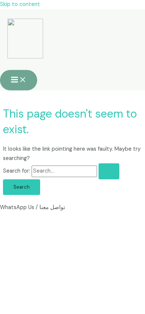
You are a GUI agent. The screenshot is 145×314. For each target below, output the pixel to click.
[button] (72, 207)
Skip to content (20, 4)
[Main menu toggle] (18, 80)
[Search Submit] (109, 171)
